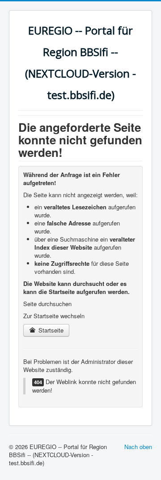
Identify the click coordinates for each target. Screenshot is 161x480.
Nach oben (138, 446)
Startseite (50, 330)
